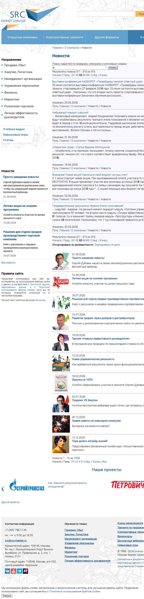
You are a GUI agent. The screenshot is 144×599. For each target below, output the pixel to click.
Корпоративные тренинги (64, 37)
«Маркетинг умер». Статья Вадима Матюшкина (81, 147)
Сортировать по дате (107, 244)
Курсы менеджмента (130, 523)
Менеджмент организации (23, 79)
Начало (56, 75)
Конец (103, 75)
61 (73, 75)
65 (87, 75)
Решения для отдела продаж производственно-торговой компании (22, 235)
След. (94, 75)
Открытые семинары (22, 37)
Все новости (8, 262)
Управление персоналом (21, 86)
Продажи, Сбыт (15, 65)
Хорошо (7, 595)
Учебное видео (14, 129)
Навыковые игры (15, 134)
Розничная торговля (19, 106)
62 (77, 75)
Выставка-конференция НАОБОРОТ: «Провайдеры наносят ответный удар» (97, 81)
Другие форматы (107, 37)
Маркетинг (12, 99)
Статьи (8, 140)
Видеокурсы (124, 536)
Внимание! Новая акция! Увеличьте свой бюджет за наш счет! (89, 174)
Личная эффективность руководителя (21, 115)
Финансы (10, 92)
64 (84, 75)
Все (104, 461)
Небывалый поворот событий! (70, 112)
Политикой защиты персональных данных (25, 285)
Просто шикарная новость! (21, 177)
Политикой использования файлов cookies (25, 288)
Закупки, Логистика (18, 72)
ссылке (41, 300)
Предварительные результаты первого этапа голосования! (87, 205)
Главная (57, 47)
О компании (72, 47)
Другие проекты (10, 502)
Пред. (66, 75)
